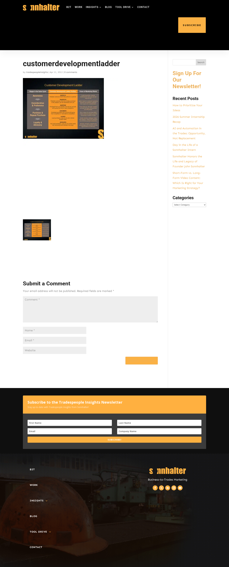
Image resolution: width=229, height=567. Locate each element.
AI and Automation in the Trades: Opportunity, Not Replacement (189, 133)
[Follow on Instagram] (173, 487)
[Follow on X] (161, 487)
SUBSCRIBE (192, 25)
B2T (68, 7)
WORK (78, 7)
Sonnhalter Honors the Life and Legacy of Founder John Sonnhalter (189, 161)
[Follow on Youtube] (180, 487)
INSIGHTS (92, 7)
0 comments (70, 72)
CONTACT (143, 7)
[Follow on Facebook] (155, 487)
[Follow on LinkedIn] (167, 487)
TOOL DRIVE (123, 7)
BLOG (108, 7)
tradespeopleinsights (37, 72)
